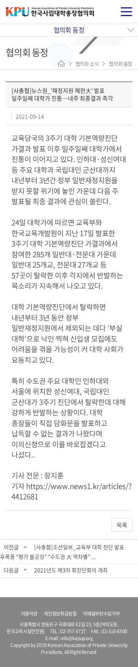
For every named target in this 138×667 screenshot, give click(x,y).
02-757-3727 (73, 631)
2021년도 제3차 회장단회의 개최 (71, 570)
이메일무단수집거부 (101, 614)
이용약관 (29, 614)
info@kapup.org (77, 638)
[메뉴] (126, 12)
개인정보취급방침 (60, 614)
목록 (122, 525)
